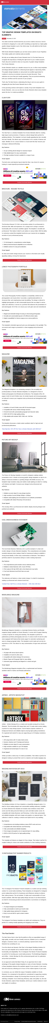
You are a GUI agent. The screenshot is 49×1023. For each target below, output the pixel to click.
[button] (46, 2)
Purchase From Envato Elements (24, 182)
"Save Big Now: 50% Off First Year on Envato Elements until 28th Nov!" (21, 429)
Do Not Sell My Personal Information (29, 1021)
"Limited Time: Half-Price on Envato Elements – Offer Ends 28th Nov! (21, 584)
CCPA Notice (40, 1021)
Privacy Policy (17, 1021)
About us (46, 1021)
